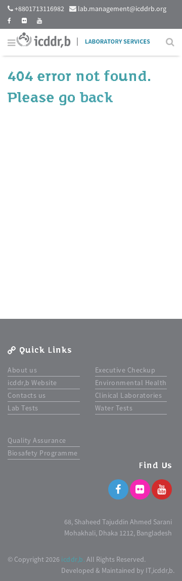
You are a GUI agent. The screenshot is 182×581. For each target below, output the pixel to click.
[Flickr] (140, 489)
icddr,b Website (32, 382)
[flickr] (24, 20)
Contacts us (27, 395)
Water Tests (114, 407)
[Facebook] (118, 489)
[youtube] (39, 20)
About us (22, 370)
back (96, 97)
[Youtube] (162, 489)
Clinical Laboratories (128, 395)
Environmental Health (131, 382)
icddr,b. (73, 559)
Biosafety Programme (43, 453)
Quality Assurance (37, 440)
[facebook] (10, 20)
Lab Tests (23, 407)
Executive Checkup (125, 370)
